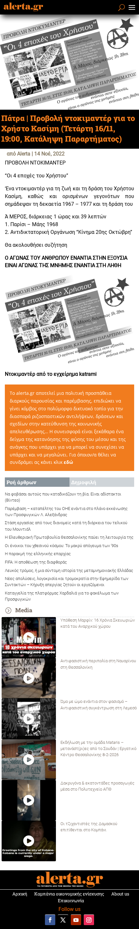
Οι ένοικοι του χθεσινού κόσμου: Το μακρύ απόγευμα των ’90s (61, 545)
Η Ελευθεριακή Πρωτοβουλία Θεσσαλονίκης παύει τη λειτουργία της (69, 537)
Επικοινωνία (71, 901)
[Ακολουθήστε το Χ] (63, 919)
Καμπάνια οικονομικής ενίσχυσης (69, 894)
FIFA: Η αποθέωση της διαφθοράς (36, 562)
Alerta (23, 154)
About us (120, 894)
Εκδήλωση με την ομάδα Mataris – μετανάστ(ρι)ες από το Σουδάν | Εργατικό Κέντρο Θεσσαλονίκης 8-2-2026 (98, 748)
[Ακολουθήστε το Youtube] (76, 919)
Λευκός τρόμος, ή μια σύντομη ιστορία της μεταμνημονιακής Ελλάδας (69, 570)
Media (23, 610)
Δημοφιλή (83, 482)
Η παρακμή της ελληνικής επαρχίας (38, 553)
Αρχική (19, 894)
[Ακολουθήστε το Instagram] (89, 919)
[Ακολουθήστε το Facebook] (50, 919)
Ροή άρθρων (21, 482)
